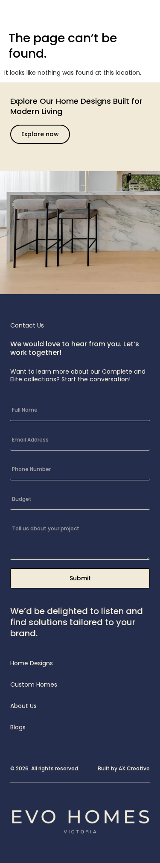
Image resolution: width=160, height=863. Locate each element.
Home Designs (31, 663)
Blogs (18, 727)
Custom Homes (33, 684)
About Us (23, 706)
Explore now (40, 134)
